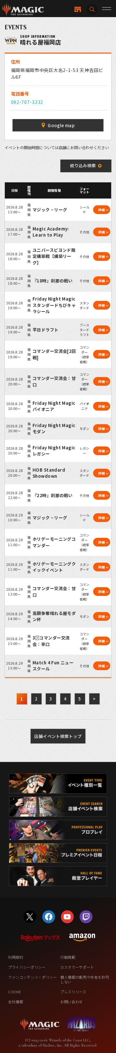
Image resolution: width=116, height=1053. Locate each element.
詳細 (101, 209)
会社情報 (15, 1001)
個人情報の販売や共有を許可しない (84, 979)
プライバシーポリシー (27, 967)
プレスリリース (73, 991)
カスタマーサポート (77, 967)
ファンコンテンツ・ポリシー (32, 977)
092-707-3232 (27, 102)
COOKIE (14, 991)
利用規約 (15, 957)
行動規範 (67, 957)
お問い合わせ (71, 1001)
